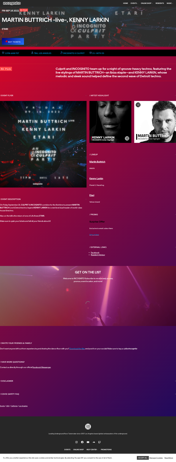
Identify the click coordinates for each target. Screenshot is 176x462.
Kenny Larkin (96, 178)
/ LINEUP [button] (93, 154)
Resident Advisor (98, 255)
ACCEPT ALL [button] (142, 458)
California (14, 406)
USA (7, 406)
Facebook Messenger (41, 367)
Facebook (95, 252)
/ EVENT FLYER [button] (6, 95)
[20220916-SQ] (43, 144)
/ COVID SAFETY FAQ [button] (9, 394)
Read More (169, 458)
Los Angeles (23, 406)
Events (2, 406)
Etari (91, 195)
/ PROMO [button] (93, 214)
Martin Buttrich (97, 161)
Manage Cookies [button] (156, 458)
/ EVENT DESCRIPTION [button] (10, 199)
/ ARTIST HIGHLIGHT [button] (99, 95)
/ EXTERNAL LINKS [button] (97, 247)
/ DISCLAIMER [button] (6, 381)
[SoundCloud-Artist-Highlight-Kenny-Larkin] (110, 122)
